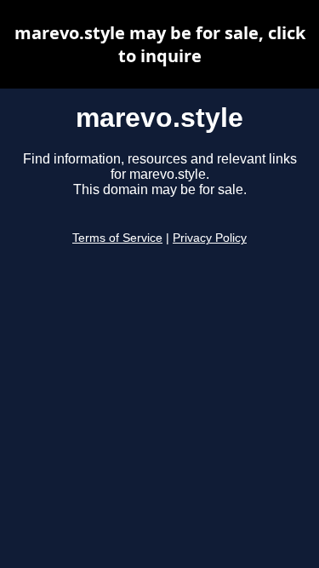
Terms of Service (117, 238)
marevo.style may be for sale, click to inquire (159, 44)
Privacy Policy (210, 238)
